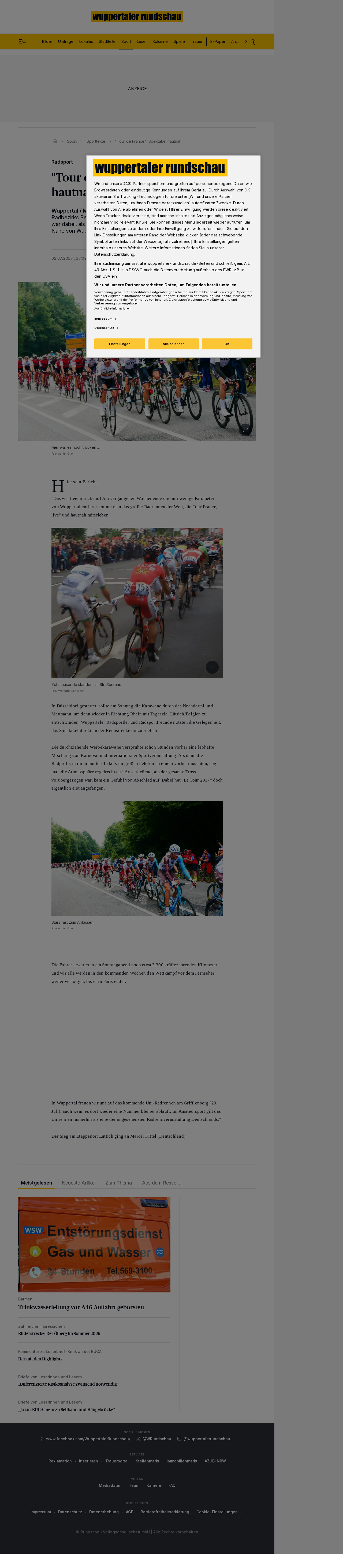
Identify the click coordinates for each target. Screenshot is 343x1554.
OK (227, 344)
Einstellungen (119, 344)
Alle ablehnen (173, 344)
